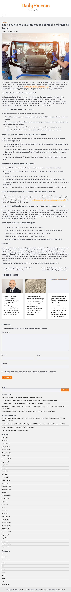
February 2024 (6, 516)
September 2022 (6, 544)
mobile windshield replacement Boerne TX (45, 263)
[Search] (68, 15)
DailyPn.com (35, 5)
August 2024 (5, 498)
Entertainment (5, 560)
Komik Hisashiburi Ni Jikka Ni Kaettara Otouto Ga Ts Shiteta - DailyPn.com (22, 418)
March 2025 (5, 477)
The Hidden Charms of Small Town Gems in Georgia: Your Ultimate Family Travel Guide (26, 403)
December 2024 (6, 486)
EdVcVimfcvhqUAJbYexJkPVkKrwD (11, 424)
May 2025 (4, 471)
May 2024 (4, 507)
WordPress (61, 590)
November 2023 (6, 525)
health (3, 572)
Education (4, 557)
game (3, 569)
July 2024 (4, 501)
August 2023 (5, 535)
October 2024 (5, 492)
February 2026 (6, 443)
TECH (3, 581)
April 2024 (4, 510)
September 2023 (6, 532)
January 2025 (6, 483)
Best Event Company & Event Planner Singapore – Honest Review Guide (22, 397)
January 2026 (6, 446)
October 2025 (5, 456)
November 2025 (6, 453)
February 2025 (6, 480)
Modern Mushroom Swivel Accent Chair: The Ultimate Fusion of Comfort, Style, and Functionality (28, 411)
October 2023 (5, 528)
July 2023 (4, 538)
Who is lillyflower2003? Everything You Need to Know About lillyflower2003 (44, 424)
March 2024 (5, 513)
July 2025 (4, 465)
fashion (4, 563)
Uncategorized (6, 584)
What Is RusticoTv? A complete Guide (25, 427)
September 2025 (6, 459)
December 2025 (6, 449)
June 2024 (5, 504)
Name (4, 355)
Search (4, 387)
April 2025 (4, 474)
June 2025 (5, 468)
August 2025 (5, 462)
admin (4, 31)
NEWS (3, 575)
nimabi (3, 430)
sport (3, 578)
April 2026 (4, 437)
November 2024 (6, 489)
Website (4, 363)
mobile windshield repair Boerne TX (18, 263)
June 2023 (5, 541)
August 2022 (5, 547)
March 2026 (5, 440)
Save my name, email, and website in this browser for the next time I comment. (30, 372)
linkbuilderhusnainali (7, 427)
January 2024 (6, 519)
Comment (5, 332)
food (3, 566)
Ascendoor (44, 590)
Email (39, 355)
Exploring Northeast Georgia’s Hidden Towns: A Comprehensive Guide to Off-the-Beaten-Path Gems (29, 400)
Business (4, 22)
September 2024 (6, 495)
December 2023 (6, 522)
